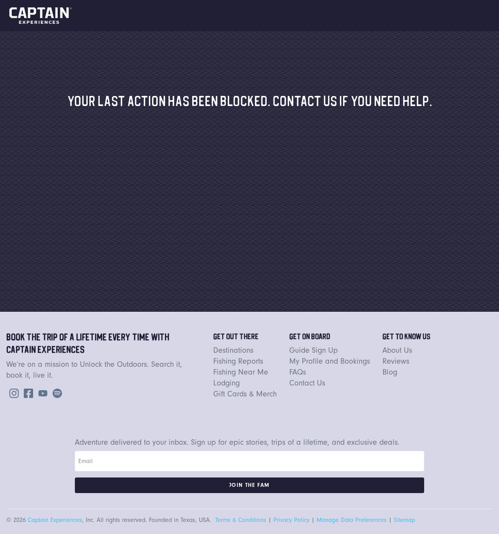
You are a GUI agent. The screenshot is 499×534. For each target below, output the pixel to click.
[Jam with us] (56, 392)
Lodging (226, 383)
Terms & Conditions (240, 519)
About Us (397, 350)
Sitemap (404, 519)
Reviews (395, 361)
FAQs (297, 372)
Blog (389, 372)
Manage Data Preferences (352, 519)
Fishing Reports (238, 361)
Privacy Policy (291, 519)
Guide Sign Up (313, 350)
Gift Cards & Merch (245, 394)
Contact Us (307, 383)
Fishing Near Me (240, 372)
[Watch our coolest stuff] (41, 392)
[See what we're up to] (12, 392)
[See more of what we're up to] (27, 392)
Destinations (233, 350)
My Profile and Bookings (329, 361)
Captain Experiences (55, 519)
